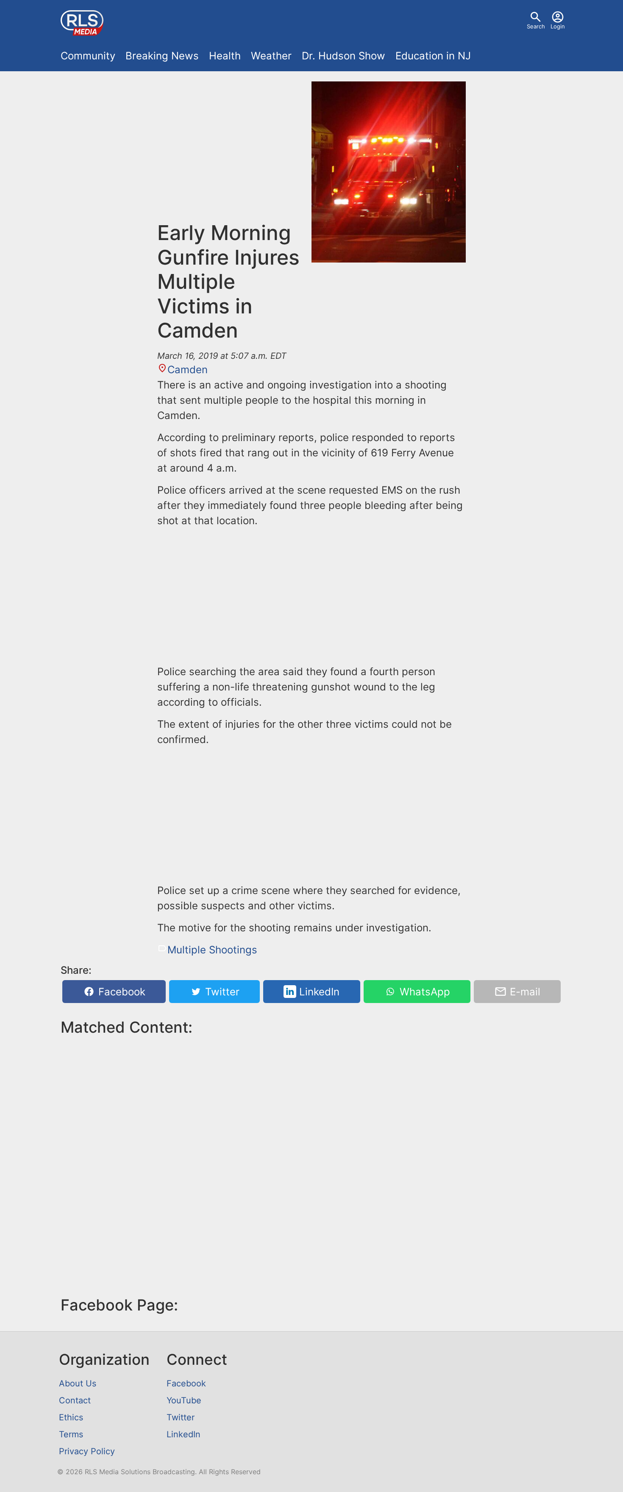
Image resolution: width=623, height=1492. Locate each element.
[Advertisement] (234, 151)
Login (558, 26)
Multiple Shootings (212, 950)
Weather (271, 56)
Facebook (120, 992)
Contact (75, 1400)
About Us (77, 1383)
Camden (187, 369)
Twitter (220, 992)
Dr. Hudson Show (343, 56)
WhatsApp (423, 992)
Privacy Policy (87, 1451)
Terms (71, 1434)
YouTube (184, 1400)
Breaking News (162, 56)
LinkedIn (317, 992)
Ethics (71, 1417)
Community (88, 56)
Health (225, 56)
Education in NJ (433, 56)
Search (536, 26)
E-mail (523, 992)
